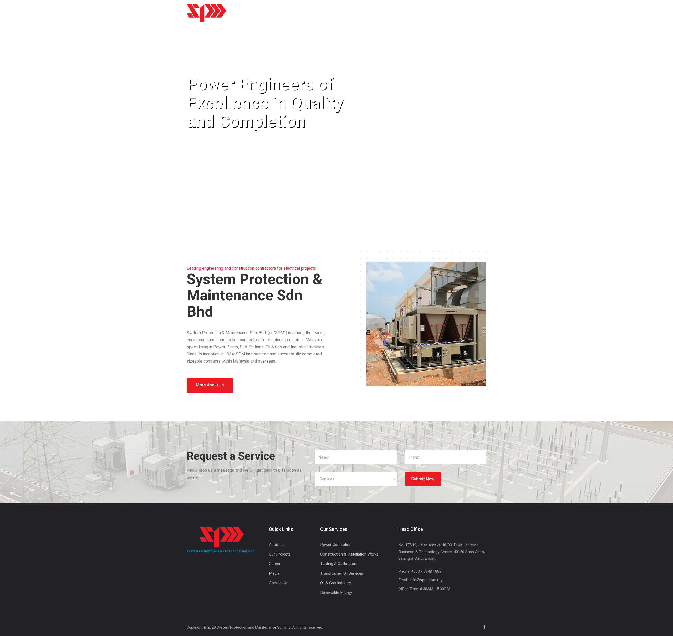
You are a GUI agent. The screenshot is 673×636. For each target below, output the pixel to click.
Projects (347, 13)
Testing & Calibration (338, 564)
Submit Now (422, 479)
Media (401, 13)
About (290, 13)
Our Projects (280, 554)
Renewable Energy (336, 593)
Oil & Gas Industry (335, 583)
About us (277, 544)
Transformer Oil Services (341, 573)
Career (376, 13)
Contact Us (431, 13)
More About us (210, 385)
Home (266, 13)
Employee (464, 13)
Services (317, 13)
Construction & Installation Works (349, 554)
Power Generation (335, 544)
